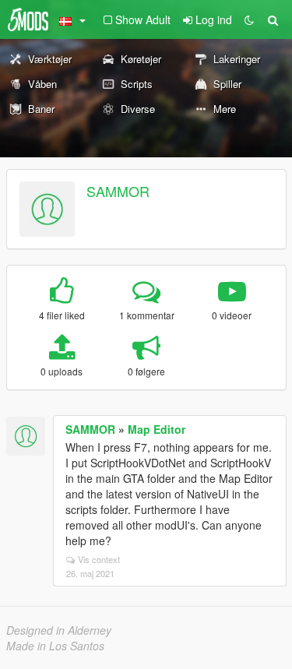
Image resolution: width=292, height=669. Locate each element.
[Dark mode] (249, 19)
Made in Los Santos (55, 645)
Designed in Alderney (58, 630)
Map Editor (156, 429)
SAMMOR (118, 191)
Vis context (99, 559)
